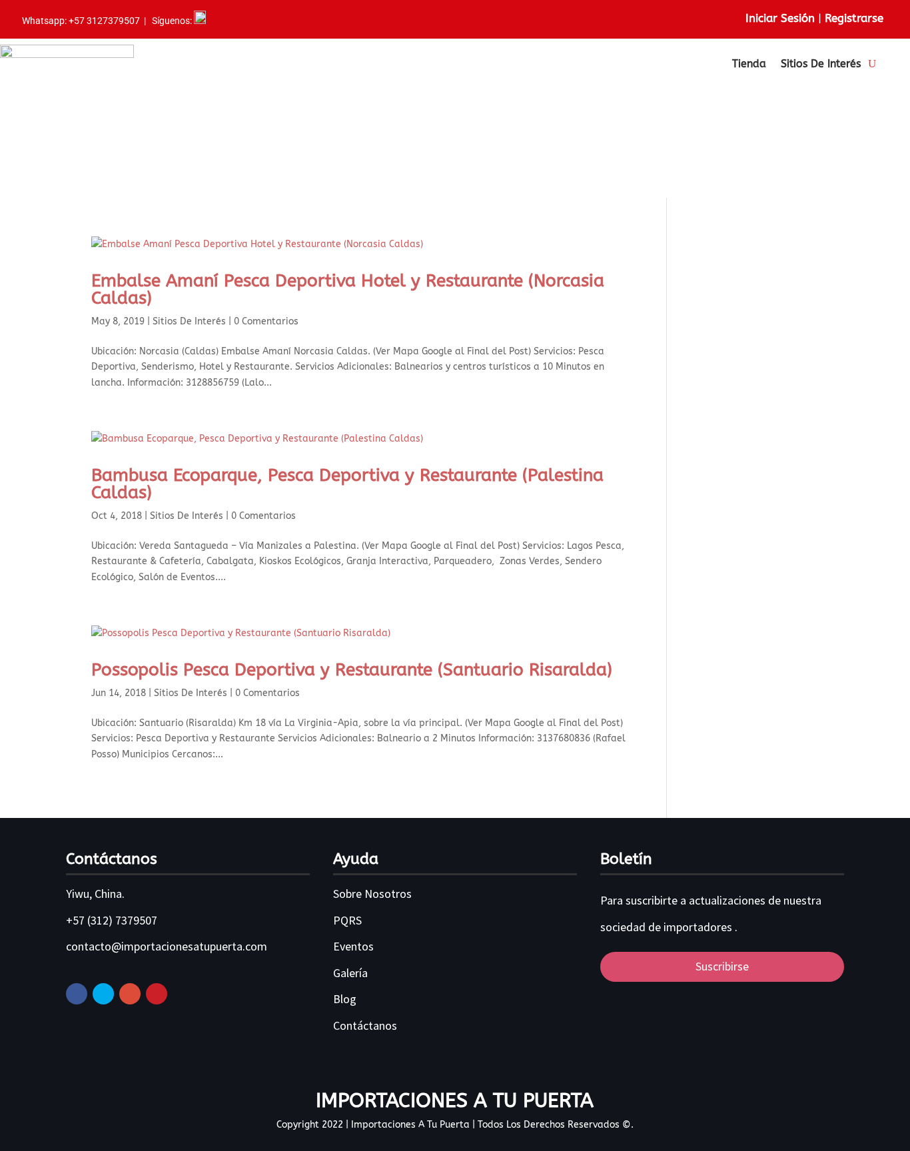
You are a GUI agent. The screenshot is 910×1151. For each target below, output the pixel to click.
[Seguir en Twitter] (103, 993)
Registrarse (854, 18)
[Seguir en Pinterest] (156, 993)
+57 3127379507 (105, 20)
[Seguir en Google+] (130, 993)
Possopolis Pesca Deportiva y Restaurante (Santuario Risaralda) (351, 669)
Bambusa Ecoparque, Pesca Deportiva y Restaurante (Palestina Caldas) (347, 484)
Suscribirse (722, 966)
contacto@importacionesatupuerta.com (166, 946)
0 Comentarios (266, 321)
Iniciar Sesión (780, 18)
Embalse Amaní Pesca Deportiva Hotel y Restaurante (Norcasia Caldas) (347, 289)
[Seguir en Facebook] (76, 993)
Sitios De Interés (821, 63)
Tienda (749, 63)
